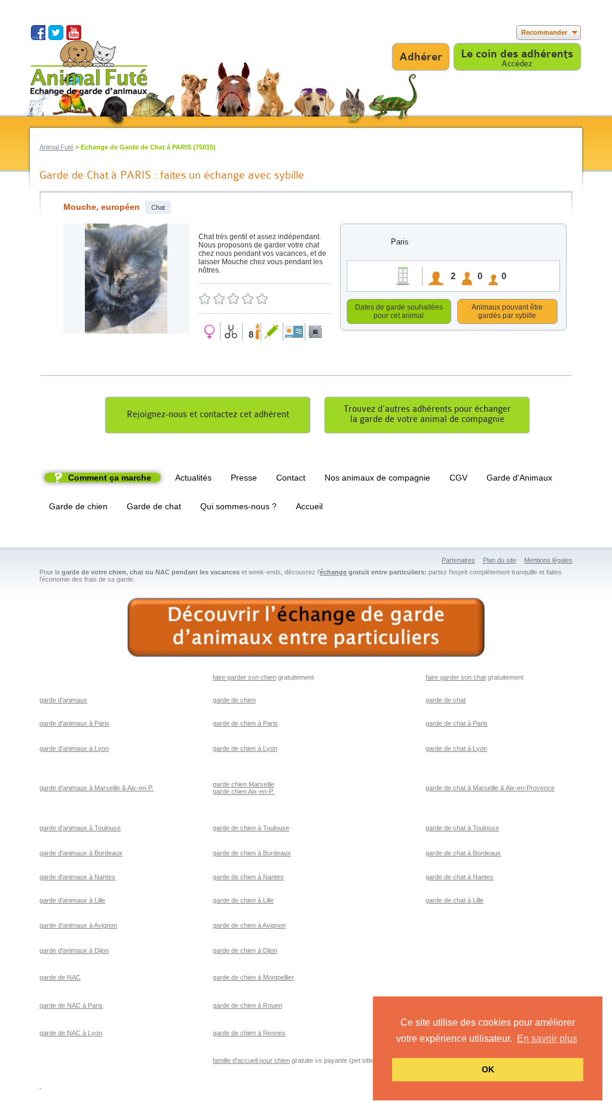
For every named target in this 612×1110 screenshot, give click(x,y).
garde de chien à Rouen (247, 1005)
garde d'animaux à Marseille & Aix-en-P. (96, 787)
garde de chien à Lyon (245, 748)
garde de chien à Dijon (245, 950)
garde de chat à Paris (457, 723)
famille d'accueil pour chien (251, 1060)
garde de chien (234, 700)
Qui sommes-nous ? (238, 506)
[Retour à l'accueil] (89, 68)
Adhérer (420, 56)
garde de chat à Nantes (460, 876)
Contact (290, 477)
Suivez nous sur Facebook (37, 32)
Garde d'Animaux (519, 477)
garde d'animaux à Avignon (78, 925)
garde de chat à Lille (455, 900)
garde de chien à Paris (245, 723)
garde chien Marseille (243, 784)
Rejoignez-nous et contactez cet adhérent (208, 414)
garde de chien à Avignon (249, 925)
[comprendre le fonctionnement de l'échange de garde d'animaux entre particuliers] (306, 628)
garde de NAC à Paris (71, 1005)
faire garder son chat (456, 677)
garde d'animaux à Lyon (74, 748)
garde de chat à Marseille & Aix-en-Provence (490, 787)
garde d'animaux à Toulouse (80, 827)
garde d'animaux (63, 700)
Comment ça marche (109, 477)
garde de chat (446, 700)
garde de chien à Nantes (248, 876)
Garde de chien (78, 506)
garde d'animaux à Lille (72, 900)
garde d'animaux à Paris (74, 723)
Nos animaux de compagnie (377, 477)
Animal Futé (56, 147)
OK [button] (488, 1069)
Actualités (193, 477)
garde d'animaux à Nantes (77, 876)
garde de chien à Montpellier (253, 977)
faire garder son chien (244, 677)
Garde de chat (154, 506)
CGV (458, 477)
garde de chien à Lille (243, 900)
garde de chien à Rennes (249, 1032)
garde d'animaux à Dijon (74, 950)
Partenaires (458, 560)
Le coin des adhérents (517, 53)
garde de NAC (60, 977)
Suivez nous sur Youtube (73, 32)
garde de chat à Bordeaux (463, 853)
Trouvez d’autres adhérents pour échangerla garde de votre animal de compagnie (427, 414)
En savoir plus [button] (547, 1038)
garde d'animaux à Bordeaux (81, 853)
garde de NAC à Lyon (70, 1032)
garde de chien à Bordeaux (252, 853)
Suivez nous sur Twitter (55, 32)
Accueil (309, 506)
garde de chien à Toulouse (251, 827)
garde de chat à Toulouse (462, 827)
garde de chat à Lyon (456, 748)
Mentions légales (548, 560)
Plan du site (499, 560)
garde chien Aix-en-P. (243, 791)
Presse (244, 477)
